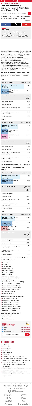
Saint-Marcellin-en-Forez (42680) (11, 285)
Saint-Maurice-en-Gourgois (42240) (15, 18)
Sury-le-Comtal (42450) (8, 291)
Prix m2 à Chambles (7, 319)
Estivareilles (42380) (7, 268)
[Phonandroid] (23, 404)
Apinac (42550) (6, 264)
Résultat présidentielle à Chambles (11, 302)
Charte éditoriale (18, 383)
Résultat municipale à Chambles (11, 308)
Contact (29, 383)
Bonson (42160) (6, 266)
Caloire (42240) (11, 16)
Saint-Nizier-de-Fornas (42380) (10, 289)
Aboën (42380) (6, 262)
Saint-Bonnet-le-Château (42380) (11, 278)
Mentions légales (24, 386)
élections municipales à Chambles (21, 54)
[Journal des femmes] (8, 395)
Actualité (5, 327)
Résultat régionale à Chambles (10, 300)
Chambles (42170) (7, 315)
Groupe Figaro (10, 388)
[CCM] (23, 395)
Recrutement (16, 385)
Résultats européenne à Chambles (11, 306)
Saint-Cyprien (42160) (8, 280)
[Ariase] (8, 404)
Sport (4, 329)
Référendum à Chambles (9, 310)
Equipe (12, 383)
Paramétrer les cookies (9, 386)
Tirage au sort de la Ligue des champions (13, 356)
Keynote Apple (6, 348)
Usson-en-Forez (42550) (8, 293)
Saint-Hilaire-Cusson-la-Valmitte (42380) (13, 282)
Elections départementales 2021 (12, 3)
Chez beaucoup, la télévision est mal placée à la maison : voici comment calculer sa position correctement (14, 364)
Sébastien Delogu (7, 350)
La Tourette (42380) (7, 270)
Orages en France (7, 347)
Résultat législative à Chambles (10, 304)
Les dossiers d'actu (8, 331)
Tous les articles (6, 385)
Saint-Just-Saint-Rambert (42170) (11, 284)
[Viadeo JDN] (23, 401)
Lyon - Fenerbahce (7, 352)
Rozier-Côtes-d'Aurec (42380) (10, 276)
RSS (11, 385)
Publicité (24, 383)
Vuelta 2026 (5, 354)
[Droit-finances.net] (23, 398)
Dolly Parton (5, 345)
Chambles (19, 35)
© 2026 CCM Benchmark (19, 388)
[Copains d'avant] (8, 401)
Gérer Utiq (17, 386)
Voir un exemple (25, 327)
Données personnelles (24, 385)
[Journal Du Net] (8, 398)
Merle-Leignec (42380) (8, 272)
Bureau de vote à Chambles (9, 298)
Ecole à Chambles (7, 317)
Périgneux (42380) (7, 274)
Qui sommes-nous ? (5, 383)
